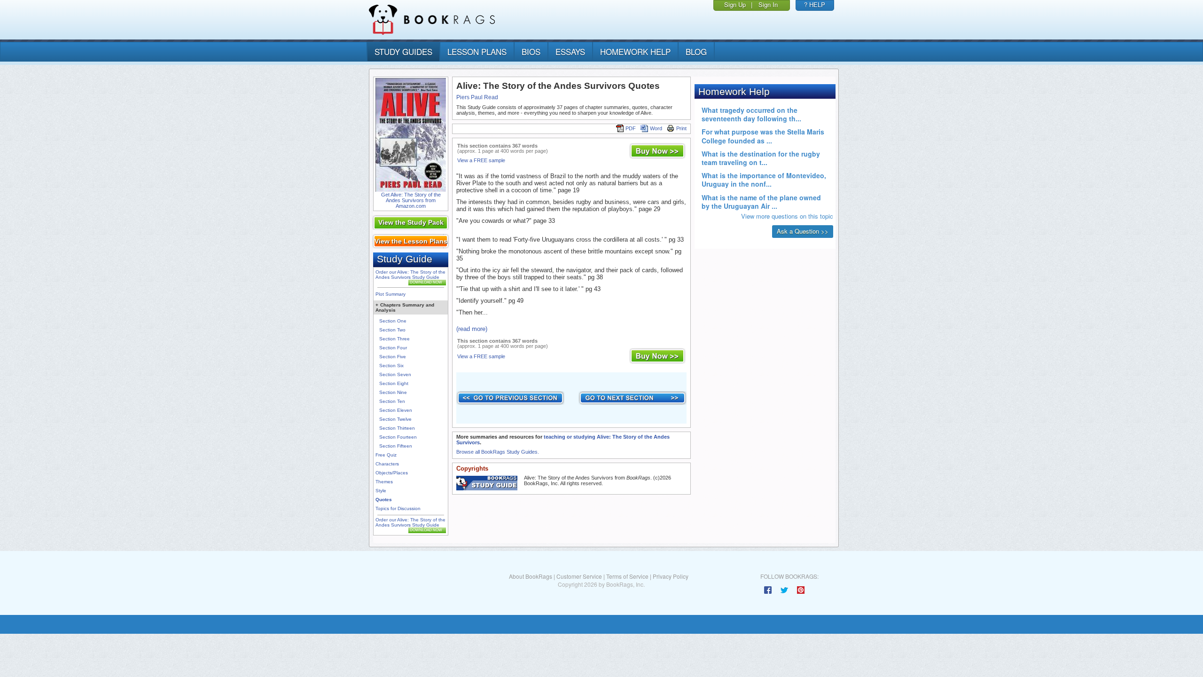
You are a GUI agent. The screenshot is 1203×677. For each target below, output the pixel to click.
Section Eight (393, 383)
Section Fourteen (398, 437)
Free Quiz (386, 454)
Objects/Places (391, 472)
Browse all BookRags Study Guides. (497, 452)
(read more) (471, 328)
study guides (403, 51)
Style (380, 490)
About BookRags (530, 576)
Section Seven (395, 374)
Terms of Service (627, 576)
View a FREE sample (481, 160)
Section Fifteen (395, 446)
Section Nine (393, 392)
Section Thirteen (397, 428)
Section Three (394, 338)
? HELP (814, 4)
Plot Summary (390, 294)
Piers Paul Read (477, 97)
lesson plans (477, 51)
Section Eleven (395, 410)
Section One (392, 320)
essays (570, 51)
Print (681, 128)
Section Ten (392, 401)
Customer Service (579, 576)
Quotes (383, 499)
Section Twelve (395, 419)
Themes (384, 481)
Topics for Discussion (398, 508)
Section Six (391, 365)
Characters (387, 463)
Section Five (392, 356)
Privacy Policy (670, 576)
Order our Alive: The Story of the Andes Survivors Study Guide (410, 274)
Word (656, 128)
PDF (630, 128)
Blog (696, 51)
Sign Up (735, 4)
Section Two (392, 329)
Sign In (768, 4)
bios (531, 51)
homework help (635, 51)
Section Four (393, 347)
